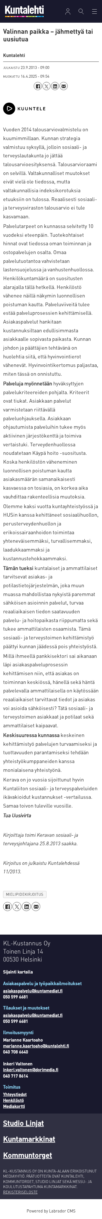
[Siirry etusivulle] (24, 11)
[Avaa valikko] (68, 11)
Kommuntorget (27, 1154)
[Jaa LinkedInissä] (55, 86)
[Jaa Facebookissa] (38, 86)
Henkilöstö (13, 1100)
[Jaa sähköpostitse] (63, 86)
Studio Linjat (23, 1122)
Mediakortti (14, 1106)
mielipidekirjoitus (25, 894)
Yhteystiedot (15, 1094)
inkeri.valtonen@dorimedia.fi (30, 1069)
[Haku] (81, 11)
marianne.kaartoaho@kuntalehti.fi (36, 1046)
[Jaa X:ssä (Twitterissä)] (46, 86)
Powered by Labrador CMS (51, 1210)
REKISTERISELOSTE (20, 1192)
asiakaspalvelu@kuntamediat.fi (33, 991)
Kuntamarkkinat (29, 1138)
